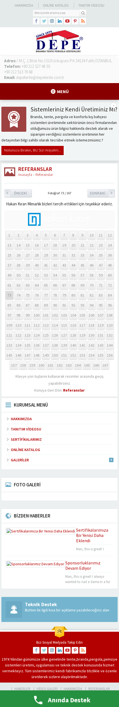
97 (9, 315)
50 (18, 275)
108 (110, 315)
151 (64, 355)
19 (64, 245)
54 (55, 275)
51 (28, 275)
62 (18, 285)
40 (37, 265)
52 (37, 275)
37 (9, 265)
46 (92, 265)
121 (9, 335)
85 (9, 305)
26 (18, 255)
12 (110, 235)
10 (92, 235)
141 (82, 345)
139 (64, 345)
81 (82, 295)
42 (55, 265)
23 (101, 245)
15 (28, 245)
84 (110, 295)
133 (9, 345)
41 (46, 265)
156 (110, 355)
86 (18, 305)
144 (110, 345)
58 (92, 275)
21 (82, 245)
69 (82, 285)
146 (18, 355)
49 (9, 275)
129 (82, 335)
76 (37, 295)
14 (18, 245)
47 (101, 265)
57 (82, 275)
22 (92, 245)
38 (18, 265)
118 (91, 325)
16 (37, 245)
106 (91, 315)
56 (73, 275)
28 (37, 255)
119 (101, 325)
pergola (95, 659)
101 (46, 315)
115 (64, 325)
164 (78, 365)
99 (28, 315)
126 (55, 335)
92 (73, 305)
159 (32, 365)
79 (64, 295)
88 (37, 305)
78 (55, 295)
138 (55, 345)
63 (28, 285)
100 (37, 315)
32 (73, 255)
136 (37, 345)
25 (9, 255)
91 (64, 305)
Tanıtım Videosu (91, 5)
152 (73, 355)
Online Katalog (56, 5)
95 (101, 305)
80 (73, 295)
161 (50, 365)
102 (55, 315)
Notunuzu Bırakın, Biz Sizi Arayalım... (32, 150)
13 (9, 245)
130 (91, 335)
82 (92, 295)
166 (96, 365)
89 (46, 305)
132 (110, 335)
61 (9, 285)
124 (37, 335)
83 (101, 295)
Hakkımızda (24, 5)
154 (91, 355)
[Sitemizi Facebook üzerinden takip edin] (36, 21)
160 (41, 365)
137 (46, 345)
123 (27, 335)
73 (9, 295)
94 (92, 305)
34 (92, 255)
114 (55, 325)
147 (27, 355)
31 (64, 255)
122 (18, 335)
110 (18, 325)
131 (101, 335)
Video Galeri (47, 688)
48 (110, 265)
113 (46, 325)
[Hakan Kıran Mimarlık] (59, 223)
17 (46, 245)
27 (28, 255)
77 (46, 295)
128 (73, 335)
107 (101, 315)
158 (23, 365)
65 (46, 285)
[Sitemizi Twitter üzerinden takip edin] (44, 21)
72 (110, 285)
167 (105, 365)
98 (18, 315)
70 (92, 285)
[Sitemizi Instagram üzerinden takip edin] (51, 21)
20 (73, 245)
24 (110, 245)
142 (91, 345)
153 (82, 355)
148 (37, 355)
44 (73, 265)
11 (101, 235)
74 (18, 295)
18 (55, 245)
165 (87, 365)
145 (9, 355)
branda (82, 659)
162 (60, 365)
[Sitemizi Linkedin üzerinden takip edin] (59, 21)
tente (71, 659)
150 (55, 355)
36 (110, 255)
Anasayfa (25, 174)
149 (46, 355)
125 (46, 335)
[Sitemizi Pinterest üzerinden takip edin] (75, 21)
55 (64, 275)
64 (37, 285)
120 (110, 325)
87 (28, 305)
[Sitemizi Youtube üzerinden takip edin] (67, 21)
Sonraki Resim (101, 193)
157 (14, 365)
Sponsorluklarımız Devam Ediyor (82, 565)
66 (55, 285)
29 (46, 255)
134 (18, 345)
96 (110, 305)
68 (73, 285)
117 (82, 325)
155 (101, 355)
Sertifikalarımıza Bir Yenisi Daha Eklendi (92, 535)
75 (28, 295)
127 (64, 335)
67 (64, 285)
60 (110, 275)
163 (69, 365)
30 (55, 255)
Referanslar (44, 174)
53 (46, 275)
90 (55, 305)
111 (27, 325)
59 (101, 275)
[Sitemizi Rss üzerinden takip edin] (82, 21)
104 (73, 315)
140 (73, 345)
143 (101, 345)
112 (37, 325)
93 (82, 305)
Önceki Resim (18, 193)
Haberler (22, 688)
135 (27, 345)
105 (82, 315)
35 (101, 255)
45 (82, 265)
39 (28, 265)
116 (73, 325)
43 (64, 265)
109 (9, 325)
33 (82, 255)
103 (64, 315)
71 (101, 285)
